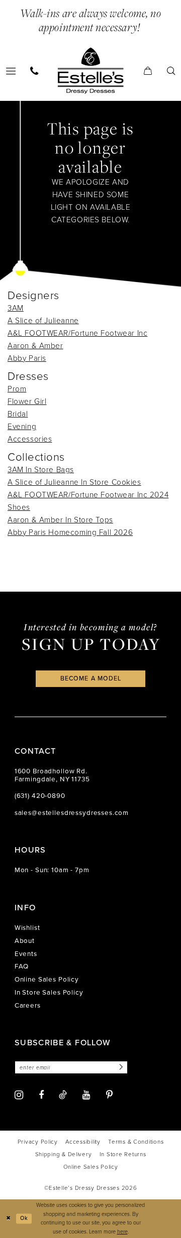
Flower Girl (27, 401)
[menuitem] (34, 70)
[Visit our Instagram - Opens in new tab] (19, 1095)
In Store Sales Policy (49, 992)
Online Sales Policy (47, 979)
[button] (147, 70)
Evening (22, 426)
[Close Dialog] (8, 1218)
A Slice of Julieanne (43, 320)
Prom (17, 388)
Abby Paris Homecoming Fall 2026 (70, 532)
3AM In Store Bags (41, 469)
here (122, 1231)
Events (26, 953)
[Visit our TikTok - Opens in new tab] (63, 1094)
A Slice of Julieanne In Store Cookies (74, 482)
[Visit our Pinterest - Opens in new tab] (109, 1094)
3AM (16, 308)
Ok (24, 1218)
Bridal (18, 414)
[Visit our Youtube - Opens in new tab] (86, 1094)
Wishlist (27, 927)
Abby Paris (27, 358)
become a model (90, 678)
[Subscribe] (120, 1067)
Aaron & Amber (35, 345)
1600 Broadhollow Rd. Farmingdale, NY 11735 (52, 775)
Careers (28, 1005)
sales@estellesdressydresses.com (72, 812)
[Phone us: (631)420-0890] (34, 70)
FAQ (22, 966)
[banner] (91, 70)
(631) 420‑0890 (40, 795)
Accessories (30, 439)
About (25, 940)
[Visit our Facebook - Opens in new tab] (41, 1094)
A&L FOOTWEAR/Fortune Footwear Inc (77, 333)
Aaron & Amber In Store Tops (60, 519)
